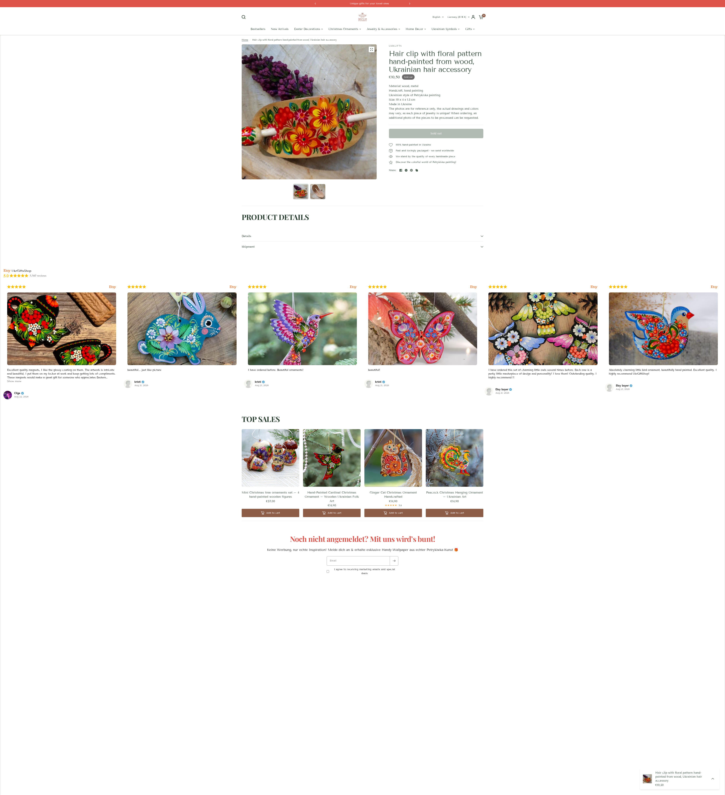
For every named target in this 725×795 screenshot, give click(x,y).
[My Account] (473, 22)
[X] (406, 180)
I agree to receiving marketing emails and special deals (364, 581)
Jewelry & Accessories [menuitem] (382, 39)
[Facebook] (401, 180)
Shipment (248, 257)
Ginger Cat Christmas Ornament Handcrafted (393, 505)
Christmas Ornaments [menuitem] (343, 39)
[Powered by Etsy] (35, 297)
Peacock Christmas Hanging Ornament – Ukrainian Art (454, 505)
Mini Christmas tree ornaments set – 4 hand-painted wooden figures (270, 505)
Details (246, 246)
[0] (480, 22)
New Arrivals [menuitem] (279, 39)
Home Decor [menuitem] (414, 39)
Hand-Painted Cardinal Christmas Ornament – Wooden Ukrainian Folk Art (332, 507)
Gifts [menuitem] (468, 39)
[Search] (244, 22)
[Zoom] (371, 59)
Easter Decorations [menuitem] (307, 39)
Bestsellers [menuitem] (258, 39)
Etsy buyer (304, 399)
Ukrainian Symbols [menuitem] (444, 39)
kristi (60, 392)
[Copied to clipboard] (416, 180)
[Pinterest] (411, 180)
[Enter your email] (394, 571)
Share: (392, 180)
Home (245, 50)
